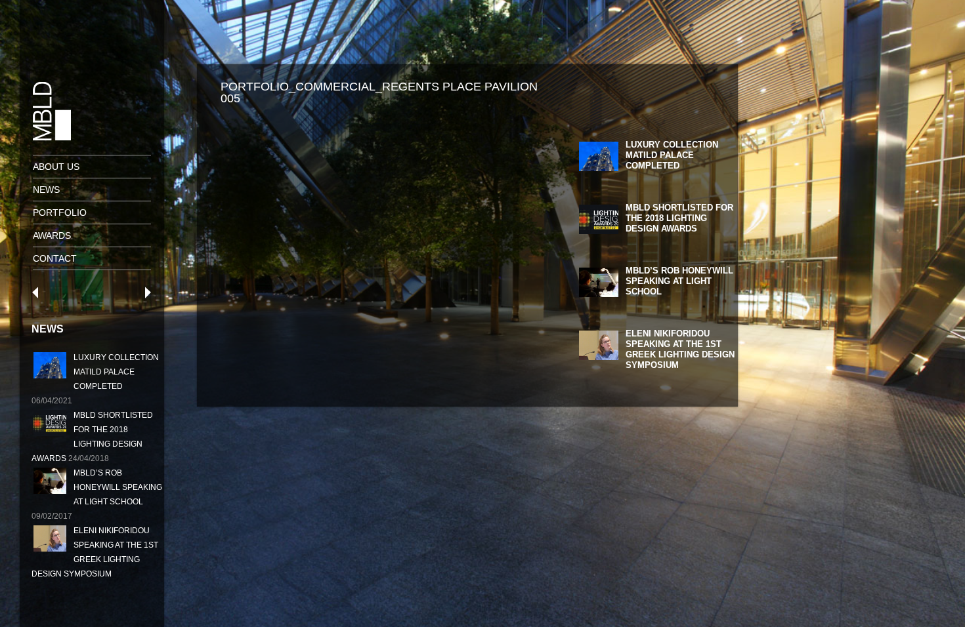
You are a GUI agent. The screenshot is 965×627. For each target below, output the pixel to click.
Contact (55, 258)
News (46, 189)
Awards (52, 235)
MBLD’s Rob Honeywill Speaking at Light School (118, 487)
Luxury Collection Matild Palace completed (116, 372)
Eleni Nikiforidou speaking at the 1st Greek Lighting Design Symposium (680, 349)
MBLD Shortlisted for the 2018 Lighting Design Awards (679, 218)
